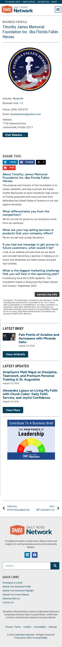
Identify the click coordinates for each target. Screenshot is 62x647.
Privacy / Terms (13, 627)
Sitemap (53, 627)
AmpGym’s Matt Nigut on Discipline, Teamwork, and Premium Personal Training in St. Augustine (30, 375)
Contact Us (8, 602)
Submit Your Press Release (16, 594)
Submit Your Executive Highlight (18, 590)
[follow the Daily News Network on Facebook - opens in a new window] (35, 555)
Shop (54, 2)
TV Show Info (12, 2)
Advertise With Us (11, 598)
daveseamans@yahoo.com (25, 114)
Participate (28, 2)
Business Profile (15, 22)
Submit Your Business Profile (17, 586)
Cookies (27, 627)
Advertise (43, 2)
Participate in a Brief (12, 582)
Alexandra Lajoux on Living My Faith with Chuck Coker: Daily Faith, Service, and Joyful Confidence (30, 394)
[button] (58, 9)
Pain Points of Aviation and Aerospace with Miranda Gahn (39, 338)
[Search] (55, 565)
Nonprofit (18, 98)
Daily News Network (24, 634)
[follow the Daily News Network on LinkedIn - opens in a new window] (27, 555)
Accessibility (40, 627)
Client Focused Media (36, 637)
